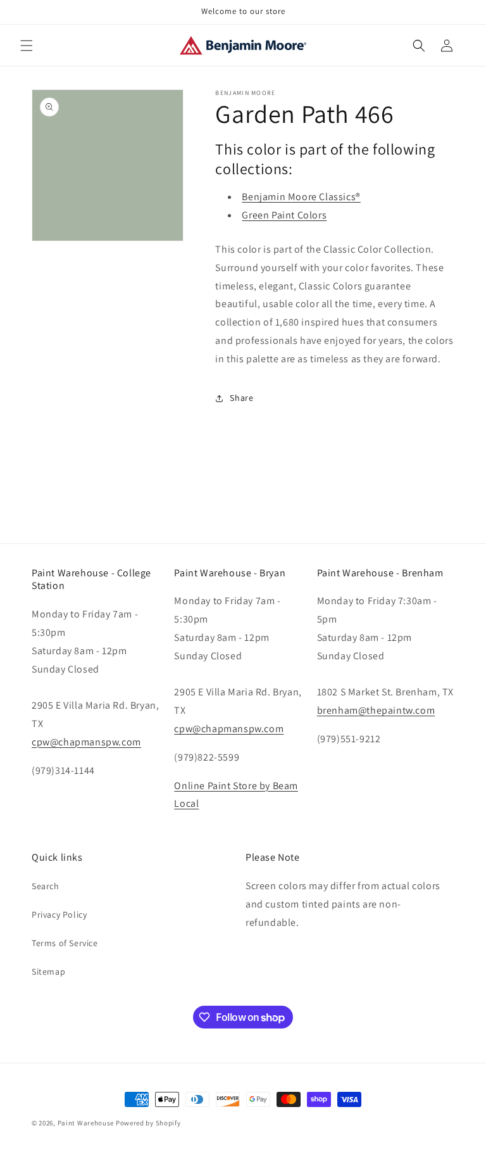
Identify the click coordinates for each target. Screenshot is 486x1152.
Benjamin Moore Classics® (301, 196)
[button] (26, 46)
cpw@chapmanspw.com (86, 742)
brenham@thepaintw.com (376, 710)
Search (45, 886)
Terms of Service (65, 943)
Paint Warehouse (86, 1122)
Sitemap (48, 971)
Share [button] (241, 397)
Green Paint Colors (284, 215)
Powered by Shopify (148, 1122)
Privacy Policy (59, 914)
